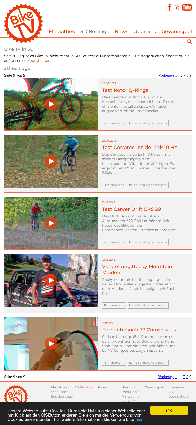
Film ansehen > (114, 123)
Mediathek (62, 31)
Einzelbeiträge (62, 396)
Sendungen (60, 392)
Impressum (177, 387)
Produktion (130, 392)
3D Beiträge (94, 31)
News (121, 31)
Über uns (144, 31)
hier (139, 419)
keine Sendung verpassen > (148, 123)
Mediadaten (130, 401)
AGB (171, 392)
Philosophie (130, 396)
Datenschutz (178, 396)
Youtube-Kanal (41, 60)
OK (169, 410)
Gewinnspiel (176, 31)
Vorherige (166, 75)
